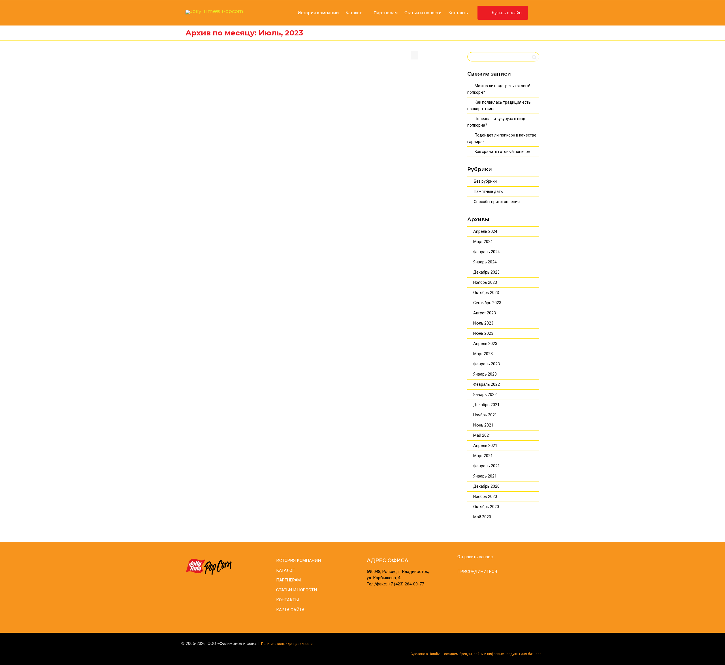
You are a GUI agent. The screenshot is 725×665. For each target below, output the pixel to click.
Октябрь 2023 (486, 292)
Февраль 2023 (486, 364)
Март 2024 (483, 241)
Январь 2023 (485, 374)
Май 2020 (482, 517)
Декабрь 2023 (486, 272)
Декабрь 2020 (486, 486)
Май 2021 (482, 435)
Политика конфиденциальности (287, 644)
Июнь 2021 (483, 425)
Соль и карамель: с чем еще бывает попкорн (309, 104)
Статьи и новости (423, 12)
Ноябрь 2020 (485, 496)
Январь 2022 (485, 394)
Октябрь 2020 (486, 506)
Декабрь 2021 (486, 404)
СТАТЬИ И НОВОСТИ (296, 589)
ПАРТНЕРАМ (288, 580)
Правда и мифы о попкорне (396, 101)
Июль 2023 (483, 323)
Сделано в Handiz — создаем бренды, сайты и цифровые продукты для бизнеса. (476, 654)
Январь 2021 (485, 476)
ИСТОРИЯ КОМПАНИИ (298, 560)
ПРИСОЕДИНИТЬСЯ (477, 571)
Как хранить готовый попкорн (502, 151)
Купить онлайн (506, 12)
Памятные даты (489, 191)
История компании (318, 12)
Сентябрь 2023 (487, 302)
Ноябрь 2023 (485, 282)
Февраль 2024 (486, 252)
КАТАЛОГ (285, 570)
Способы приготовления (497, 201)
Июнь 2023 (483, 333)
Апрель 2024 (485, 231)
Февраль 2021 (486, 466)
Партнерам (385, 12)
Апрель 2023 (485, 343)
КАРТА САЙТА (290, 609)
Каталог (354, 12)
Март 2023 (483, 353)
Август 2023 (484, 313)
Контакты (458, 12)
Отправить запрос (475, 556)
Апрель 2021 (485, 445)
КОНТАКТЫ (287, 599)
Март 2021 (483, 455)
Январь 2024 (485, 262)
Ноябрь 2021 (485, 415)
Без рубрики (485, 181)
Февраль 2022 (486, 384)
